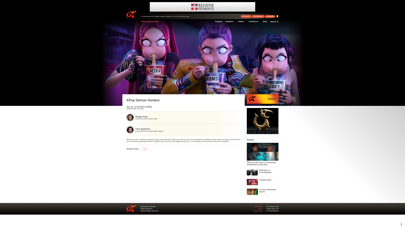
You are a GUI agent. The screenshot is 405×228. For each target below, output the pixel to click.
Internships (258, 206)
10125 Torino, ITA (272, 209)
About (260, 209)
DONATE (270, 16)
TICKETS (246, 16)
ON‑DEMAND (258, 16)
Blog (265, 21)
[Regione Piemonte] (202, 7)
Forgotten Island (265, 180)
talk (144, 149)
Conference (253, 21)
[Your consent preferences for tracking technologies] (401, 224)
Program (218, 21)
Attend (241, 21)
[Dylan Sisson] (262, 121)
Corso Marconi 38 (272, 206)
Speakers (229, 21)
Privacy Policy (257, 211)
